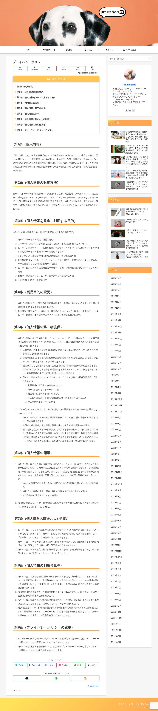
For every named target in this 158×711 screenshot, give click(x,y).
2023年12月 (116, 472)
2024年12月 (116, 399)
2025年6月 (116, 363)
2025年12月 (116, 326)
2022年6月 (116, 581)
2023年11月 (116, 478)
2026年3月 (116, 308)
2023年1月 (116, 539)
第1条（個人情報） (26, 86)
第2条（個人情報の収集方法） (31, 92)
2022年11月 (116, 551)
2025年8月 (116, 350)
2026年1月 (116, 320)
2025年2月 (116, 387)
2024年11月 (116, 405)
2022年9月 (116, 563)
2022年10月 (116, 557)
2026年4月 (116, 302)
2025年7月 (116, 357)
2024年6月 (116, 436)
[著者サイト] (27, 678)
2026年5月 (116, 296)
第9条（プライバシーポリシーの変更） (35, 130)
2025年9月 (116, 344)
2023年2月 (116, 533)
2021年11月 (116, 624)
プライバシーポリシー (127, 704)
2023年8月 (116, 496)
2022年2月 (116, 606)
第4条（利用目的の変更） (29, 103)
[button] (149, 58)
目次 (54, 78)
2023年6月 (116, 508)
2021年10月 (116, 630)
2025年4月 (116, 375)
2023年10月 (116, 484)
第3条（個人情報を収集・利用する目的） (36, 97)
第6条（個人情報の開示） (29, 113)
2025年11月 (116, 332)
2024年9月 (116, 417)
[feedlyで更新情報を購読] (56, 678)
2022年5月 (116, 587)
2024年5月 (116, 442)
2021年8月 (116, 642)
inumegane (130, 84)
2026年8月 (116, 278)
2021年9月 (116, 636)
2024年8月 (116, 423)
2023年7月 (116, 502)
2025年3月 (116, 381)
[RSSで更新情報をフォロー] (85, 678)
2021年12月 (116, 618)
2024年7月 (116, 429)
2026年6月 (116, 290)
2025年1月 (116, 393)
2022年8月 (116, 569)
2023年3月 (116, 527)
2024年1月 (116, 466)
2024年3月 (116, 454)
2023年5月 (116, 514)
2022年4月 (116, 593)
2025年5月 (116, 369)
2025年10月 (116, 338)
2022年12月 (116, 545)
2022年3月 (116, 599)
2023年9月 (116, 490)
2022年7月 (116, 575)
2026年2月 (116, 314)
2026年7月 (116, 284)
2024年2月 (116, 460)
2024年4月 (116, 448)
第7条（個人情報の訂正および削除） (34, 119)
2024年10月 (116, 411)
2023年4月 (116, 521)
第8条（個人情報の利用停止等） (32, 124)
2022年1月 (116, 612)
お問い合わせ (144, 704)
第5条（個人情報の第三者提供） (32, 108)
